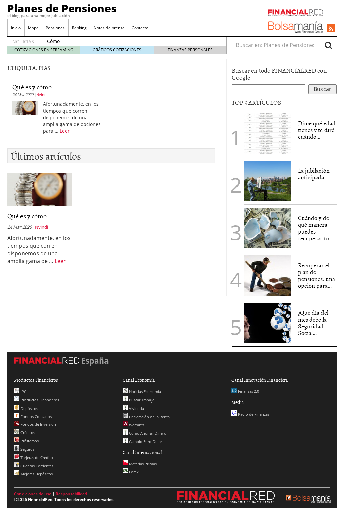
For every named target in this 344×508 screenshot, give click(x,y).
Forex (133, 471)
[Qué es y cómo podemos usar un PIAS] (25, 107)
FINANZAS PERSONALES (190, 50)
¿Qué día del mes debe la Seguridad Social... (313, 322)
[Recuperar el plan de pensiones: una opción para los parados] (267, 275)
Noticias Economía (144, 391)
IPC (22, 391)
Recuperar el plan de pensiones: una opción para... (316, 275)
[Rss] (331, 28)
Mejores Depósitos (36, 473)
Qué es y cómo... (34, 87)
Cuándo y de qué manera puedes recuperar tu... (315, 227)
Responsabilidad (71, 494)
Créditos (27, 432)
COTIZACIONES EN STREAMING (43, 50)
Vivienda (136, 408)
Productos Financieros (39, 400)
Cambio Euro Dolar (145, 441)
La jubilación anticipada (314, 174)
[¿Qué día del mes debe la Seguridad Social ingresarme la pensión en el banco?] (267, 323)
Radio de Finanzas (253, 414)
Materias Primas (142, 463)
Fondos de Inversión (37, 424)
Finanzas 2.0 (248, 391)
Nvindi (42, 94)
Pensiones (55, 28)
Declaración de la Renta (149, 416)
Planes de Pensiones (62, 8)
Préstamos (29, 440)
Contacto (140, 28)
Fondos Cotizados (35, 416)
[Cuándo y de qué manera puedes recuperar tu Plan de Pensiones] (267, 227)
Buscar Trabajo (141, 400)
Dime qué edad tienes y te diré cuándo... (317, 130)
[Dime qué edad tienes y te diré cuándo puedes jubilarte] (267, 132)
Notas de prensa (109, 28)
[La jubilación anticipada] (267, 181)
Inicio (16, 28)
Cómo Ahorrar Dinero (147, 433)
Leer (65, 131)
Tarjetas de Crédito (36, 457)
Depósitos (28, 408)
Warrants (136, 424)
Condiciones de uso (32, 494)
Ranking (79, 28)
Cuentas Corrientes (36, 465)
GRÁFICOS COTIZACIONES (117, 50)
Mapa (33, 28)
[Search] (328, 45)
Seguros (26, 449)
